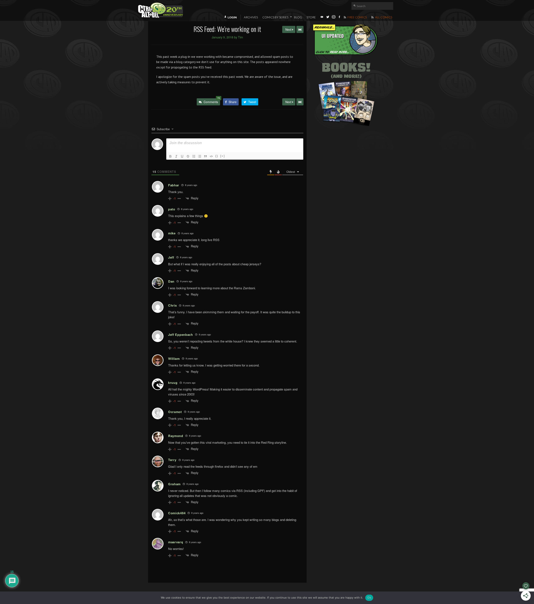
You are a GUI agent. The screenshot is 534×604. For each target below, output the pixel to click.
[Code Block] (211, 156)
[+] (222, 156)
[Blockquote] (205, 156)
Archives (251, 17)
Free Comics (357, 17)
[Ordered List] (194, 156)
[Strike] (188, 156)
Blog (298, 17)
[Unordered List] (200, 156)
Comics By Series (275, 17)
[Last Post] (300, 101)
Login (232, 17)
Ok (369, 597)
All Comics (383, 17)
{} (216, 156)
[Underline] (182, 156)
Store (311, 17)
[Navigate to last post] (300, 29)
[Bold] (170, 156)
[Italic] (176, 156)
